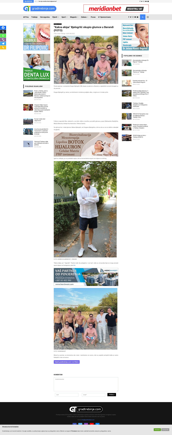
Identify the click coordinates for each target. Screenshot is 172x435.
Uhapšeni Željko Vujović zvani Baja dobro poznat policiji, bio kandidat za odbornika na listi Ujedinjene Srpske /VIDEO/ (42, 108)
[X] (3, 32)
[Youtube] (135, 17)
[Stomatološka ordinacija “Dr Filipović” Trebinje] (127, 63)
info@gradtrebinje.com (87, 420)
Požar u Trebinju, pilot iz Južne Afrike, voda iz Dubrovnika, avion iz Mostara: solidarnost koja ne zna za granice (42, 94)
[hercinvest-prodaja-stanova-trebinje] (86, 285)
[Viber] (3, 40)
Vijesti (54, 17)
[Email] (138, 17)
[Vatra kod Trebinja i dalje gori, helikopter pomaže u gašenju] (28, 144)
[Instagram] (133, 17)
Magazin (73, 17)
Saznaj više (165, 429)
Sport (64, 17)
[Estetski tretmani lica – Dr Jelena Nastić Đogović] (127, 83)
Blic (74, 265)
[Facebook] (129, 17)
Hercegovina (45, 17)
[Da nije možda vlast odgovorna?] (28, 121)
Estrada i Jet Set (57, 24)
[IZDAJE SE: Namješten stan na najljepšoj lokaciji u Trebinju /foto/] (127, 116)
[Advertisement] (86, 107)
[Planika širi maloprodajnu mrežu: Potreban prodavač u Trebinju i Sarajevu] (127, 127)
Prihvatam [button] (157, 429)
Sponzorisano (105, 17)
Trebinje (34, 17)
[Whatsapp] (3, 36)
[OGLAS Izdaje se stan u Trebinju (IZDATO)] (127, 138)
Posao (93, 17)
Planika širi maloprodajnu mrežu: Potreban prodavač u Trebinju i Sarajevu (140, 126)
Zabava (83, 17)
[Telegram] (3, 43)
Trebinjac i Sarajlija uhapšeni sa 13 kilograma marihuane (140, 105)
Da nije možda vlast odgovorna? (48, 1)
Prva (27, 17)
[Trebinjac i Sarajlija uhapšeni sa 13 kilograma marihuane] (127, 105)
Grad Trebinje (61, 33)
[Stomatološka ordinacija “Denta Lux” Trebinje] (127, 73)
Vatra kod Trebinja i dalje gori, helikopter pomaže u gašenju (41, 143)
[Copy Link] (3, 47)
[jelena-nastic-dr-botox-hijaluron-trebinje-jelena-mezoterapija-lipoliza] (86, 156)
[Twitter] (131, 17)
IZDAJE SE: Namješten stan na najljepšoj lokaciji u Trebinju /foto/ (140, 115)
